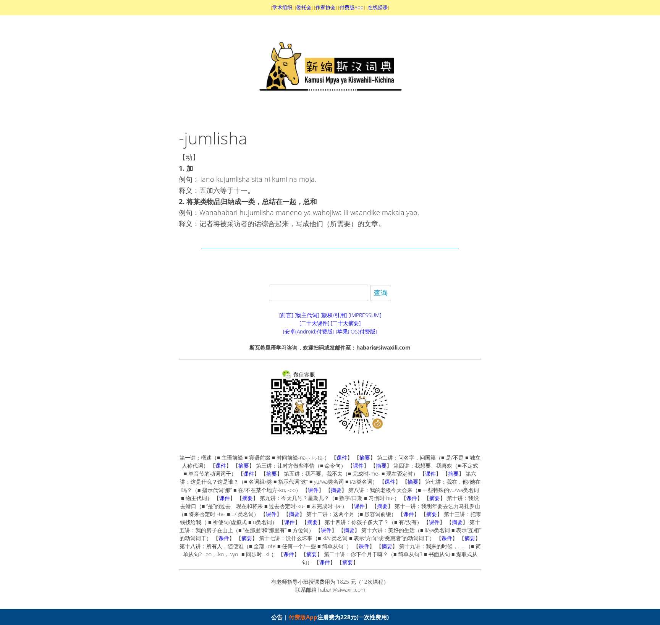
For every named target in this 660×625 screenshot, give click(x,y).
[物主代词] (306, 315)
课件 (341, 457)
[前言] (286, 315)
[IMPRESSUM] (364, 315)
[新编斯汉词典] (330, 106)
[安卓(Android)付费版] (308, 331)
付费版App (303, 617)
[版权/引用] (333, 315)
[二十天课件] (314, 323)
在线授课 (378, 7)
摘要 (364, 457)
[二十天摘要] (346, 323)
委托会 (303, 7)
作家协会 (325, 7)
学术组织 (282, 7)
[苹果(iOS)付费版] (356, 331)
